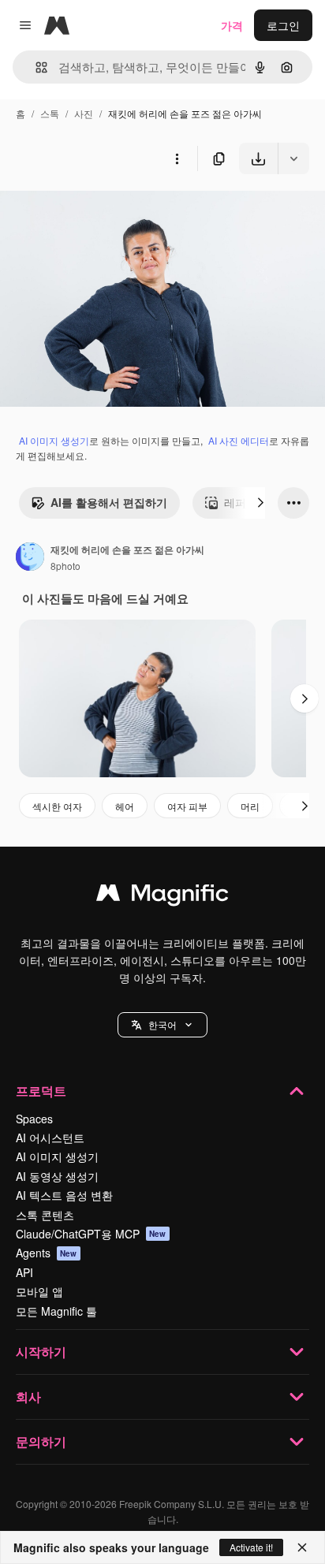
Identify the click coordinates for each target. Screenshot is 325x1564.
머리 (250, 806)
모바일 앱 (39, 1291)
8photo (65, 565)
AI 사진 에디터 (238, 440)
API (24, 1272)
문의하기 (41, 1441)
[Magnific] (162, 896)
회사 (28, 1396)
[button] (162, 1024)
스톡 (49, 113)
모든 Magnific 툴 (56, 1311)
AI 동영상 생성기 (57, 1176)
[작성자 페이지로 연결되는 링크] (30, 558)
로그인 (283, 25)
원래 (91, 211)
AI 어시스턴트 (50, 1137)
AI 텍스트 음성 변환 (64, 1195)
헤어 (124, 806)
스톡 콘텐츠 (45, 1215)
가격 (232, 25)
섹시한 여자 (57, 806)
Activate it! (251, 1547)
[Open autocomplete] (35, 67)
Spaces (34, 1118)
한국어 (162, 1024)
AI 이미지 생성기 (54, 440)
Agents (46, 1253)
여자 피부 (187, 806)
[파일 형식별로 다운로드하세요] (293, 158)
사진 (83, 113)
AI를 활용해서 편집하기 (108, 502)
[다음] (260, 503)
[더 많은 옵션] (176, 158)
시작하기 (41, 1351)
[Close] (302, 1547)
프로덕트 (41, 1091)
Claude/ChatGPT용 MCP (91, 1234)
